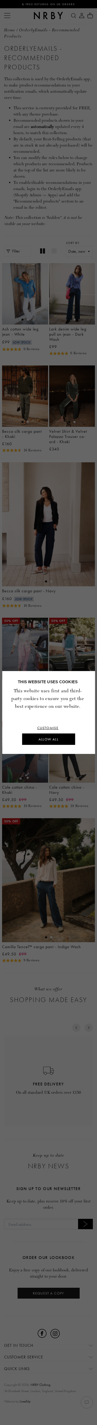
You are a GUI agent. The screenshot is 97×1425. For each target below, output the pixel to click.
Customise (48, 727)
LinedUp (25, 1401)
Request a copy (48, 1293)
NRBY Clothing (40, 1385)
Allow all (49, 739)
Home (9, 30)
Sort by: (73, 243)
